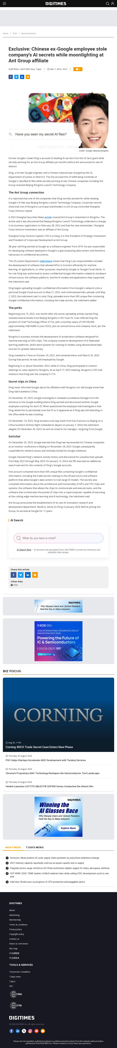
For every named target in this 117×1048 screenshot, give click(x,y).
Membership (15, 919)
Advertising (14, 915)
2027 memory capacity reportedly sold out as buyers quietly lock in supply (47, 863)
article (48, 217)
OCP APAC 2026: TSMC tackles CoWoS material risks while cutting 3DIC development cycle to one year (59, 875)
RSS (11, 986)
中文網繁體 (14, 953)
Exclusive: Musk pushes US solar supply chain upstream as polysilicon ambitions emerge (54, 858)
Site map (13, 948)
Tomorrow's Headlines (19, 971)
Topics (12, 981)
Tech (15, 33)
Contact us (14, 939)
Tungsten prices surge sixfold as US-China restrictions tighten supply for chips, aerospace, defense (60, 868)
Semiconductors (28, 33)
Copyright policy (16, 934)
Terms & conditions (18, 924)
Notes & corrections (18, 943)
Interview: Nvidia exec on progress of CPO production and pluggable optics (47, 882)
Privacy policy (15, 929)
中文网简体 (14, 958)
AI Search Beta (24, 549)
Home (5, 33)
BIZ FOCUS (12, 671)
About (12, 910)
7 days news (15, 976)
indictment (46, 261)
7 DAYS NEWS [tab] (35, 847)
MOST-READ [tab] (13, 847)
